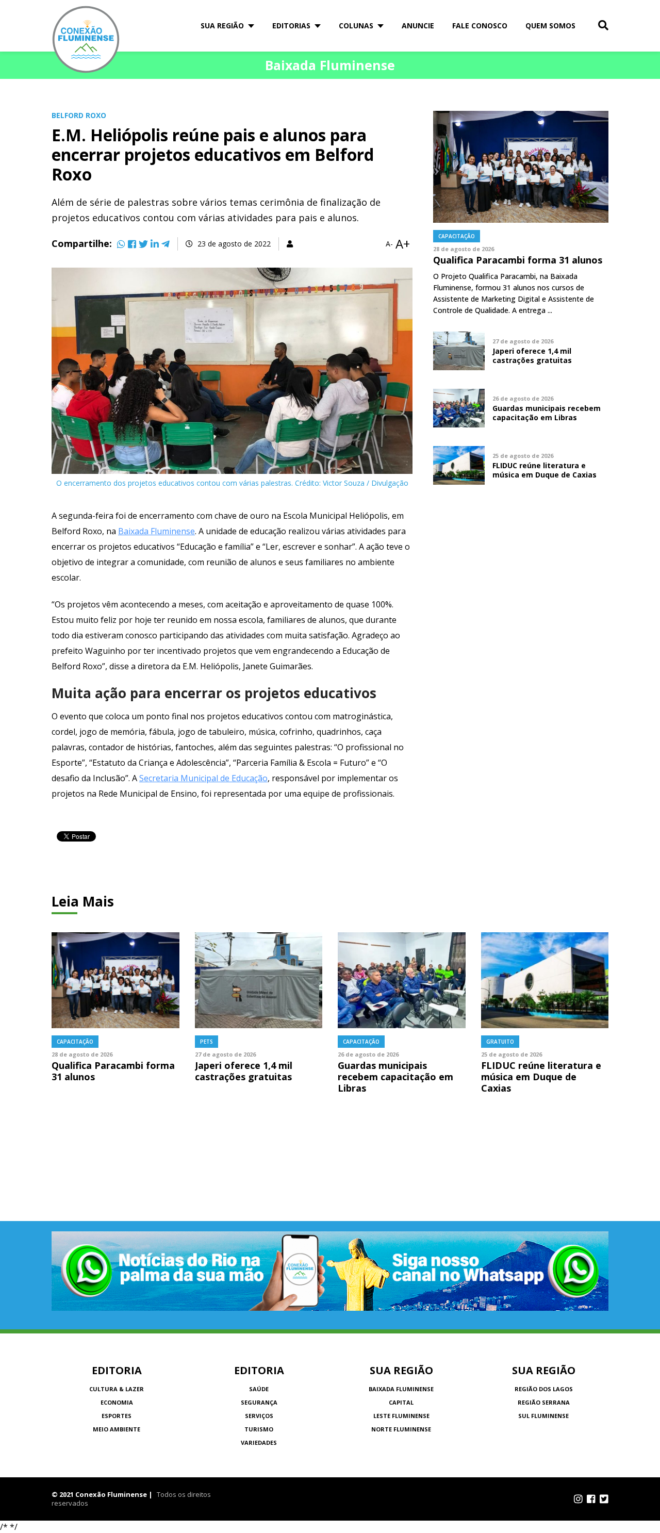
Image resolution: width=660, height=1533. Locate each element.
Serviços (259, 1416)
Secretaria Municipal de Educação (203, 778)
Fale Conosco (479, 25)
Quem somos (550, 25)
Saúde (259, 1389)
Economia (117, 1402)
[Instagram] (578, 1499)
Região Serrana (544, 1402)
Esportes (116, 1416)
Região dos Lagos (544, 1389)
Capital (401, 1402)
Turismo (258, 1429)
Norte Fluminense (401, 1429)
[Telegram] (165, 244)
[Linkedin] (155, 244)
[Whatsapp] (121, 244)
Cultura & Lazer (116, 1389)
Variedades (259, 1442)
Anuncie (418, 25)
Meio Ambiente (116, 1429)
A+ (402, 244)
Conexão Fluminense (86, 39)
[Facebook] (132, 244)
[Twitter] (143, 244)
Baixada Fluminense (156, 531)
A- (389, 244)
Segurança (259, 1402)
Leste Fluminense (401, 1416)
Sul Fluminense (543, 1416)
